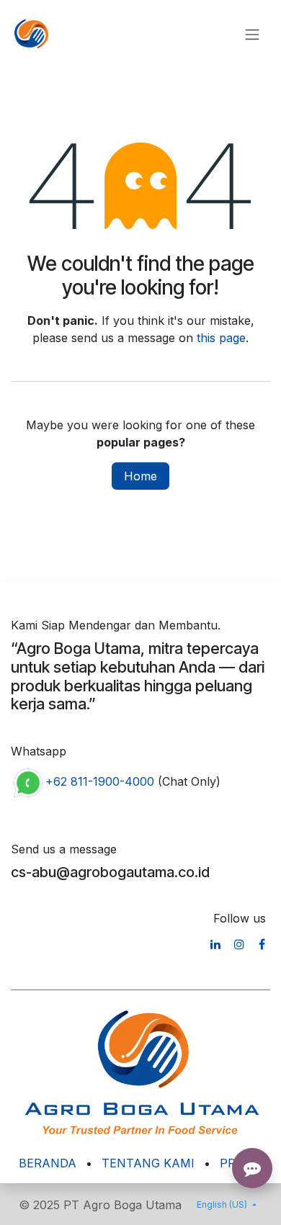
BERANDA (47, 1163)
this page (221, 338)
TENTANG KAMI (148, 1163)
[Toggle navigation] (252, 34)
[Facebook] (262, 944)
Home (140, 476)
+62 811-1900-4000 (99, 782)
